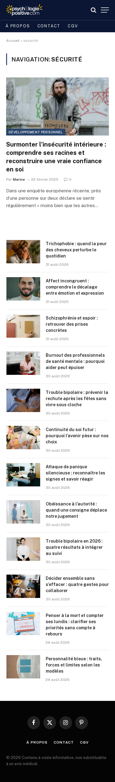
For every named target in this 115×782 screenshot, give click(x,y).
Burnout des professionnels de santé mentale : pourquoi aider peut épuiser (75, 361)
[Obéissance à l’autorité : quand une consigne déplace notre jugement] (23, 512)
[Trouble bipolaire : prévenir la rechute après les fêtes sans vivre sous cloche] (23, 400)
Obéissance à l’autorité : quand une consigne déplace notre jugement (76, 510)
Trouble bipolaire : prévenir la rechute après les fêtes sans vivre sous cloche (77, 398)
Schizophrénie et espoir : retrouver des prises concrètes (72, 324)
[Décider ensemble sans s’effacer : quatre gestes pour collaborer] (23, 586)
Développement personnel (36, 132)
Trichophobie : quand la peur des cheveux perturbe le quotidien (76, 249)
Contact (49, 26)
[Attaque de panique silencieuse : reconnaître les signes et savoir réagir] (23, 474)
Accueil (13, 40)
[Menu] (105, 10)
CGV (73, 26)
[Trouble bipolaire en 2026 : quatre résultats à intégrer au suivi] (23, 549)
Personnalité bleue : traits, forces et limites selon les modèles (74, 665)
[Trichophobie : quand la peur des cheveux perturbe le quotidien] (23, 251)
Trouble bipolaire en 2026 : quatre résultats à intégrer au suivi (74, 547)
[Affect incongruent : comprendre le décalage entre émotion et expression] (23, 289)
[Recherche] (94, 10)
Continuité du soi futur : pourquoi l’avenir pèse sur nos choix (77, 435)
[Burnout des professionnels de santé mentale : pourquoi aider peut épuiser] (23, 363)
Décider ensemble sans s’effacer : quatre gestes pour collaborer (77, 584)
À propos (18, 26)
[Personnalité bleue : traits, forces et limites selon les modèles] (23, 666)
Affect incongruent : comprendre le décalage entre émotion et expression (75, 287)
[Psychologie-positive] (24, 10)
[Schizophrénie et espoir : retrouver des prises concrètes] (23, 326)
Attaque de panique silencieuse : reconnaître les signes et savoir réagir (75, 472)
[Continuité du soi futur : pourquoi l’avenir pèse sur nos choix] (23, 437)
